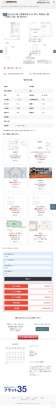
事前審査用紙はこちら (34, 375)
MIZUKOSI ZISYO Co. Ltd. (25, 403)
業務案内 (42, 397)
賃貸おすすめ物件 (33, 354)
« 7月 (5, 364)
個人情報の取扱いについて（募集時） (28, 399)
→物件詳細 (15, 160)
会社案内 (13, 397)
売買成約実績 (35, 397)
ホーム (31, 350)
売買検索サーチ (33, 352)
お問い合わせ (20, 397)
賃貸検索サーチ (33, 355)
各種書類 (28, 397)
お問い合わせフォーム (42, 329)
